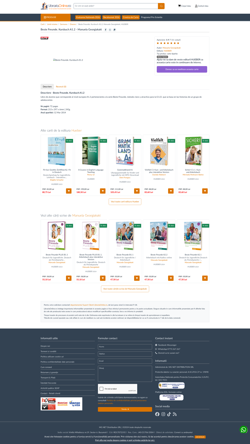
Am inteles (200, 437)
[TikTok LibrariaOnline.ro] (169, 414)
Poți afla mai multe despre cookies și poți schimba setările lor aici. (125, 440)
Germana (63, 24)
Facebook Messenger (167, 345)
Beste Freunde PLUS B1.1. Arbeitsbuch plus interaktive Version (91, 257)
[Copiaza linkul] (114, 30)
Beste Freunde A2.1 (193, 255)
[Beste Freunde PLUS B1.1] (56, 236)
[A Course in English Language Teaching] (91, 151)
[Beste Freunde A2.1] (193, 236)
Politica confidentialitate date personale (57, 362)
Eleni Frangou (125, 178)
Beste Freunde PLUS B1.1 (57, 255)
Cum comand (46, 367)
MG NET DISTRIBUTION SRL (181, 367)
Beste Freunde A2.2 (159, 255)
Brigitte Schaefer (57, 180)
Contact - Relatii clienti (50, 393)
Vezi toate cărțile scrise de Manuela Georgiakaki (125, 289)
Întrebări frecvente (48, 383)
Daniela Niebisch (159, 175)
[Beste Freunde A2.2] (159, 236)
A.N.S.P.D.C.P (193, 372)
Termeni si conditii (48, 351)
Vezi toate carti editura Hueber (125, 202)
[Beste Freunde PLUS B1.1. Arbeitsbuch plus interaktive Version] (91, 236)
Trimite (124, 409)
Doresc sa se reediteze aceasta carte (181, 69)
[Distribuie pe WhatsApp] (110, 30)
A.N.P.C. (205, 377)
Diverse (73, 24)
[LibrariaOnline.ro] (56, 6)
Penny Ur (91, 175)
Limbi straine (52, 24)
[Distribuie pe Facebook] (105, 30)
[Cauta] (161, 6)
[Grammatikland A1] (125, 151)
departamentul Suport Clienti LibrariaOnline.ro (88, 305)
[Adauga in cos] (68, 191)
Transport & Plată (48, 378)
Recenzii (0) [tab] (61, 87)
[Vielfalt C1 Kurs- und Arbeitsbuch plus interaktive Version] (159, 151)
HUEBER (167, 51)
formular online (175, 392)
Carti (43, 24)
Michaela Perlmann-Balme (193, 175)
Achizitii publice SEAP (50, 388)
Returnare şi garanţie (49, 372)
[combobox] (115, 6)
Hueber (76, 130)
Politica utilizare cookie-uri (52, 357)
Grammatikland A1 (125, 170)
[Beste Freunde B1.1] (125, 236)
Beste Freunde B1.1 (125, 255)
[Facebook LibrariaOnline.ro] (157, 414)
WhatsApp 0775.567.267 (169, 349)
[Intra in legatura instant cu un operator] (243, 430)
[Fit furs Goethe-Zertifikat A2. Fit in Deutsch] (56, 151)
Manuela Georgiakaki (90, 29)
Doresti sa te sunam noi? (168, 353)
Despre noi (45, 346)
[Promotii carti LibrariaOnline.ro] (163, 414)
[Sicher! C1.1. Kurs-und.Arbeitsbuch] (193, 151)
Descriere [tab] (47, 87)
